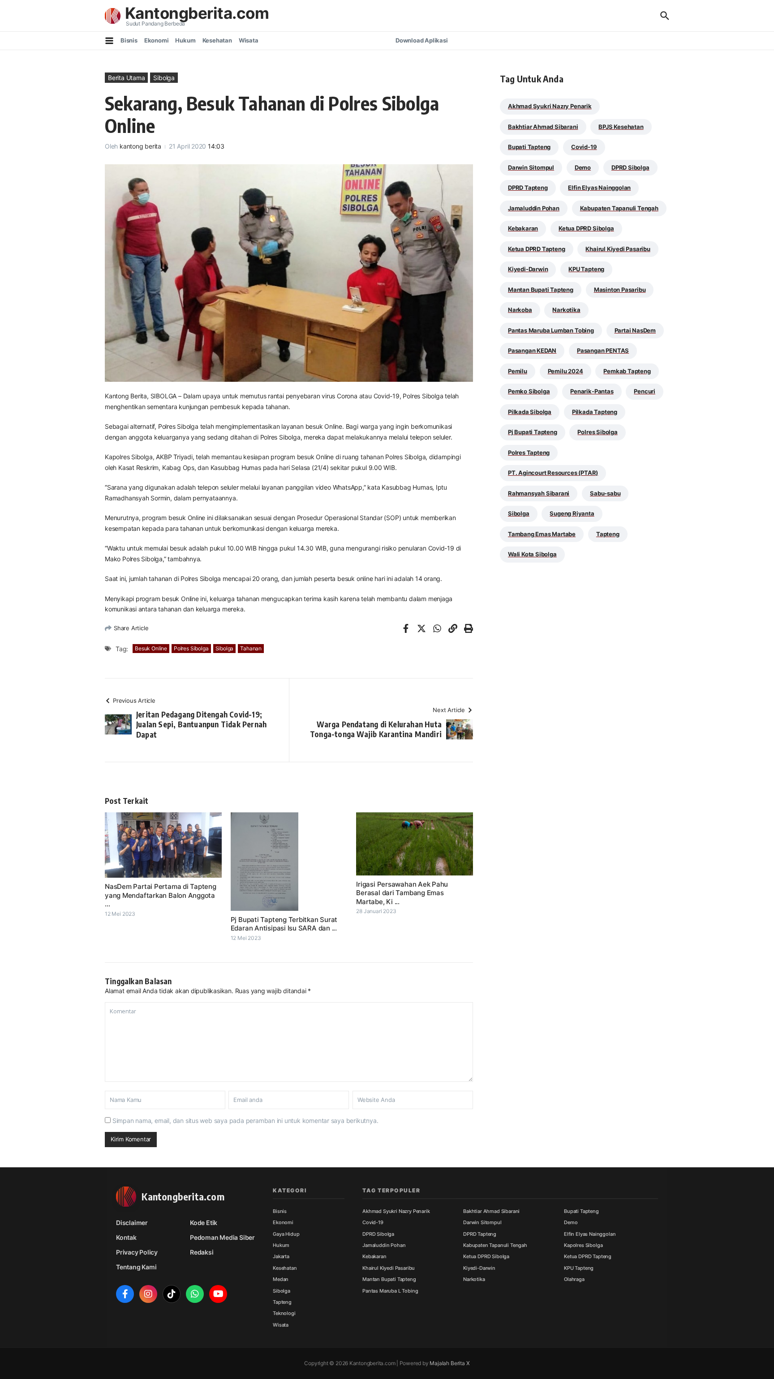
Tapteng (607, 534)
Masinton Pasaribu (620, 289)
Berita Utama (126, 77)
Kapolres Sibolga (583, 1245)
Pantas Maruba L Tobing (390, 1291)
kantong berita (140, 146)
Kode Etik (203, 1222)
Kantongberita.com (197, 13)
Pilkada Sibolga (529, 411)
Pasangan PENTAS (603, 350)
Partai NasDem (635, 330)
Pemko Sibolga (529, 391)
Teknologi (284, 1313)
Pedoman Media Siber (222, 1237)
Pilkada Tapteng (594, 411)
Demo (583, 167)
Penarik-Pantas (591, 391)
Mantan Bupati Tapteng (540, 289)
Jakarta (281, 1256)
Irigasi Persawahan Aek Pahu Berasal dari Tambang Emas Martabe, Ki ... (402, 893)
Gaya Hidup (286, 1234)
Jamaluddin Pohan (533, 208)
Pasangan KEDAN (532, 350)
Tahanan (251, 648)
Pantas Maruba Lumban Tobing (551, 330)
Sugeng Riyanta (572, 513)
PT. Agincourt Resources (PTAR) (553, 472)
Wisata (248, 40)
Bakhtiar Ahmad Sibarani (543, 126)
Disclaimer (132, 1222)
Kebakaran (523, 228)
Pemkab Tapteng (626, 371)
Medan (280, 1279)
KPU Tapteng (586, 269)
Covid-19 (584, 146)
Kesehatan (217, 40)
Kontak (126, 1237)
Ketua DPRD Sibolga (586, 228)
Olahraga (574, 1279)
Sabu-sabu (605, 493)
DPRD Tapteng (528, 187)
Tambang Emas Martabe (542, 534)
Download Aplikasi (422, 40)
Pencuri (644, 391)
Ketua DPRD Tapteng (536, 248)
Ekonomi (156, 40)
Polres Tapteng (529, 452)
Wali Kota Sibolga (532, 554)
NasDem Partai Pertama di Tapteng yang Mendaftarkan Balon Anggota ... (160, 895)
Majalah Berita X (449, 1363)
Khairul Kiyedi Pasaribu (617, 248)
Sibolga (164, 77)
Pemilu (517, 371)
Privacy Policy (137, 1252)
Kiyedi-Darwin (528, 269)
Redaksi (202, 1252)
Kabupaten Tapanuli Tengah (619, 208)
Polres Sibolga (191, 648)
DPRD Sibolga (630, 167)
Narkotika (566, 309)
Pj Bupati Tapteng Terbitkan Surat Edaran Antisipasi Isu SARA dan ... (284, 924)
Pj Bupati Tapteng (532, 431)
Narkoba (520, 309)
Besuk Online (151, 648)
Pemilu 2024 (565, 371)
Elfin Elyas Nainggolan (599, 187)
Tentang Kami (136, 1267)
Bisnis (129, 40)
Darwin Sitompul (531, 167)
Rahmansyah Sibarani (538, 493)
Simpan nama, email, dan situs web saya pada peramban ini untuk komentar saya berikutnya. (245, 1120)
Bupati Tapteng (529, 146)
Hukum (185, 40)
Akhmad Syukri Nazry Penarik (550, 106)
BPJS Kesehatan (620, 126)
